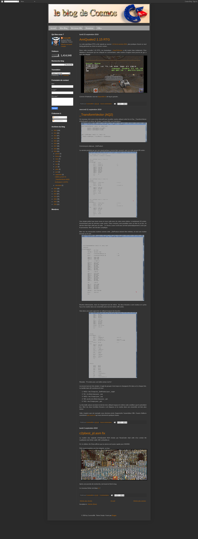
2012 (55, 135)
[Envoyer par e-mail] (118, 104)
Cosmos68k (67, 38)
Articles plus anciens (139, 501)
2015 (55, 141)
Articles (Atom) (92, 504)
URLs (99, 28)
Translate (66, 75)
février (57, 156)
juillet (57, 169)
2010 (55, 130)
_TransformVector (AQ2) (96, 114)
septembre (58, 174)
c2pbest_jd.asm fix (92, 433)
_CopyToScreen (117, 50)
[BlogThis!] (120, 104)
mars (57, 159)
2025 (55, 201)
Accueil (53, 28)
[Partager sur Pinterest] (126, 104)
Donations (89, 28)
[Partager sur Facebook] (124, 104)
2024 (55, 199)
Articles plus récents (86, 501)
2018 (55, 149)
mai (56, 164)
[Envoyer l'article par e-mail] (114, 103)
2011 (55, 133)
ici (99, 488)
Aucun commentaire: (106, 103)
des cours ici (91, 415)
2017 (55, 146)
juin (56, 167)
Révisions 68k (76, 28)
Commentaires (58, 120)
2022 (55, 194)
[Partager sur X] (122, 104)
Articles (56, 117)
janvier (57, 153)
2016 (55, 143)
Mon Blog (63, 28)
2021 (55, 191)
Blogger (114, 515)
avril (56, 161)
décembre (58, 185)
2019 (55, 151)
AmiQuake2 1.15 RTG (94, 39)
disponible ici (102, 96)
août (56, 172)
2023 (55, 196)
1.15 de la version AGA (119, 44)
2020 (55, 188)
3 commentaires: (104, 495)
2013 (55, 138)
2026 (55, 204)
